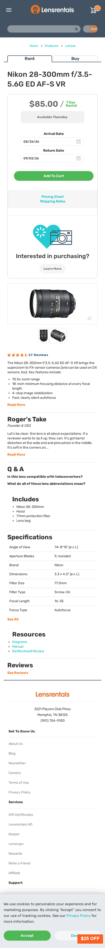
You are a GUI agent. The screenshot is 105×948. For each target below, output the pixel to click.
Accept (27, 935)
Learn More (52, 268)
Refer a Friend (19, 863)
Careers (15, 773)
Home (34, 46)
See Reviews (17, 673)
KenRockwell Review (28, 651)
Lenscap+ (16, 844)
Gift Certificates (21, 815)
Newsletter (17, 763)
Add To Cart (53, 176)
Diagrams (19, 642)
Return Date (53, 150)
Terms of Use (19, 783)
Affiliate (14, 873)
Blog (12, 753)
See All (13, 619)
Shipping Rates (52, 201)
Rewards (15, 854)
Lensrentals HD (20, 824)
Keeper (14, 834)
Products (51, 46)
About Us (16, 744)
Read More (16, 405)
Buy (75, 58)
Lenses (70, 46)
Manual (17, 646)
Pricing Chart (53, 197)
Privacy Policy (78, 915)
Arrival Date (54, 134)
